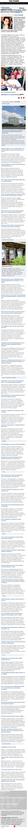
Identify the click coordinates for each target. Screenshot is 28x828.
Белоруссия (14, 806)
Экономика (3, 800)
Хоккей (2, 806)
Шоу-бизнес (10, 3)
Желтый (8, 801)
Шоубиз (4, 441)
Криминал (14, 800)
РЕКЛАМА (9, 817)
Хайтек (4, 533)
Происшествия (21, 799)
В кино (7, 799)
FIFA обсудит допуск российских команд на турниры (12, 716)
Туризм (4, 595)
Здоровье (14, 3)
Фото (2, 795)
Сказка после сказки (7, 266)
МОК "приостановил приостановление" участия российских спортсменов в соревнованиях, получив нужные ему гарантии (12, 730)
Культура (2, 801)
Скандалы (6, 3)
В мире (2, 793)
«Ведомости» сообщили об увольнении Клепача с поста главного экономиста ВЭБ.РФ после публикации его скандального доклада (13, 361)
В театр (2, 802)
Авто (19, 800)
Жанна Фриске (5, 7)
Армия (17, 3)
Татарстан (14, 805)
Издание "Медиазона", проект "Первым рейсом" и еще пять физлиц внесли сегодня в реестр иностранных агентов (13, 150)
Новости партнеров (5, 796)
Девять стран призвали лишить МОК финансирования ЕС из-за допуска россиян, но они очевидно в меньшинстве (12, 688)
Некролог (24, 3)
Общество (14, 799)
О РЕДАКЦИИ (3, 817)
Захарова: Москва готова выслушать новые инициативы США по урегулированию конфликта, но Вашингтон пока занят (13, 296)
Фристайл (8, 807)
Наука (3, 471)
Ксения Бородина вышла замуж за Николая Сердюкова (13, 444)
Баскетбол (8, 805)
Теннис (2, 807)
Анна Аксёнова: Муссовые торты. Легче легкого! (11, 769)
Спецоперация (2, 3)
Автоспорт (8, 806)
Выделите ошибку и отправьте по (11, 101)
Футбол (2, 805)
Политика (3, 799)
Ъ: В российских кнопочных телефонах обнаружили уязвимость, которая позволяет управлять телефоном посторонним (13, 581)
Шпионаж (20, 3)
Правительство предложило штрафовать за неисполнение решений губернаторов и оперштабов (13, 131)
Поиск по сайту (3, 5)
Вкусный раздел (6, 743)
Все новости (3, 792)
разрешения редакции (11, 821)
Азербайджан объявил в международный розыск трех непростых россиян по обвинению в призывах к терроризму (12, 344)
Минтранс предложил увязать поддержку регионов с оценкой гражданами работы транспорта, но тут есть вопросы (12, 280)
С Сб (18, 15)
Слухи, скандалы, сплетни (9, 377)
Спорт (3, 655)
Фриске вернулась (7, 8)
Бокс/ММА (3, 808)
